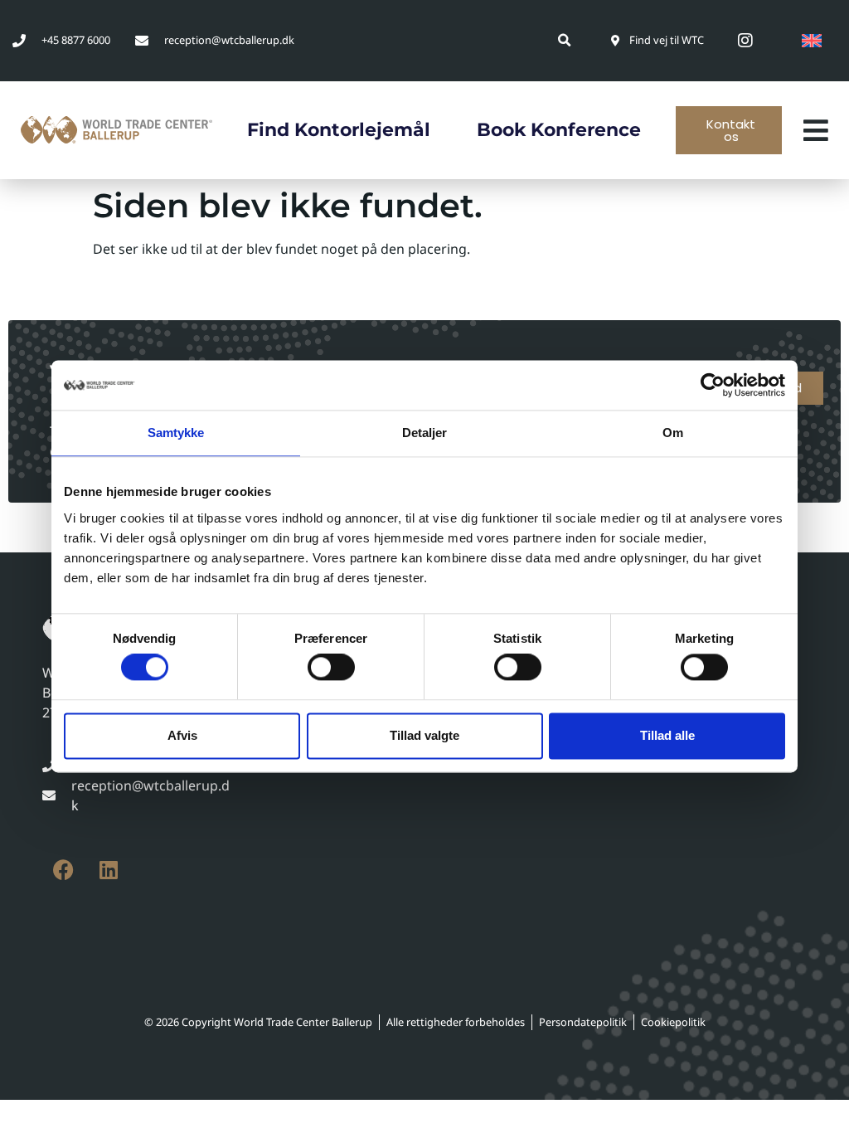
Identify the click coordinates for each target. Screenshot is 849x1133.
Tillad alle (667, 735)
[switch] (331, 667)
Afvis (182, 735)
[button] (565, 40)
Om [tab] (672, 432)
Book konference (559, 130)
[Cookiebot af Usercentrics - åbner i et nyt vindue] (712, 384)
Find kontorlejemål (338, 130)
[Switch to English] (811, 40)
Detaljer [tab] (425, 432)
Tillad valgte (424, 735)
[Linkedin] (108, 869)
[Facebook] (63, 869)
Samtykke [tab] (176, 432)
